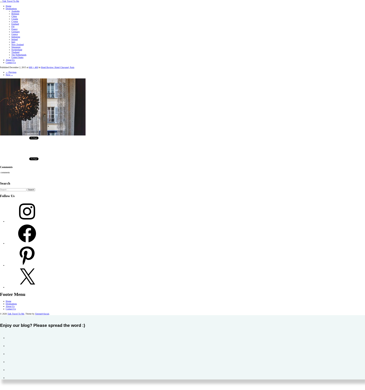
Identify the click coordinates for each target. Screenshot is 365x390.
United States (17, 57)
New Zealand (17, 44)
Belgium (15, 14)
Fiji (12, 26)
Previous (11, 72)
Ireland (14, 39)
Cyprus (14, 21)
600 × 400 (33, 67)
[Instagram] (27, 221)
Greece (14, 34)
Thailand (15, 52)
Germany (15, 32)
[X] (27, 287)
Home (8, 6)
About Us (10, 60)
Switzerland (16, 49)
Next (9, 75)
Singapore (16, 47)
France (14, 29)
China (14, 16)
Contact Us (11, 62)
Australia (15, 11)
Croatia (14, 19)
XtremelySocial (42, 314)
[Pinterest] (27, 265)
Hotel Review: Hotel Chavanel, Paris (57, 67)
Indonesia (15, 37)
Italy (13, 42)
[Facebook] (27, 243)
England (15, 24)
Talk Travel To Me (10, 1)
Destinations (11, 8)
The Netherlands (18, 55)
